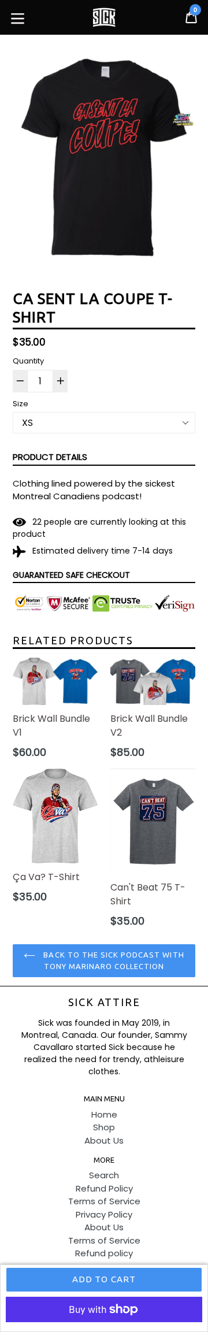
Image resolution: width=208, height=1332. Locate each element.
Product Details (50, 457)
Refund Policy (104, 1188)
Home (104, 1114)
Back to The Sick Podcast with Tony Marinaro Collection (112, 960)
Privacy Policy (104, 1214)
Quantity (28, 360)
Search (104, 1175)
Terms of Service (104, 1201)
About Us (104, 1140)
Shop (104, 1127)
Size (20, 403)
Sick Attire (104, 1002)
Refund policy (104, 1253)
